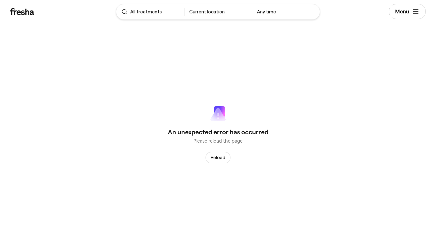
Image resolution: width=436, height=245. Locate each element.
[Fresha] (44, 11)
